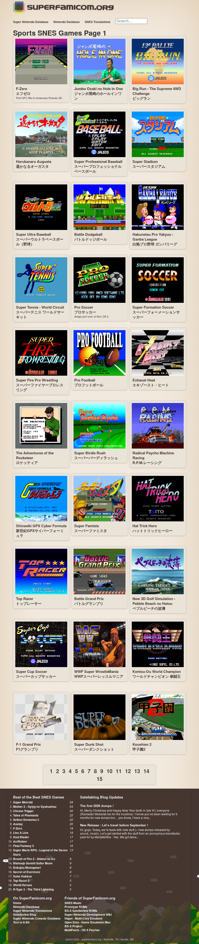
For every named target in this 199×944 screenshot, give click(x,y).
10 (109, 771)
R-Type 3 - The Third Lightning (33, 889)
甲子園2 (139, 749)
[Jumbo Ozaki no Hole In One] (99, 61)
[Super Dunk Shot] (99, 717)
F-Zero (21, 88)
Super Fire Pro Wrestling (37, 380)
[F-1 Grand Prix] (41, 717)
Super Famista (86, 525)
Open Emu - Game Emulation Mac (88, 922)
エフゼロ (23, 93)
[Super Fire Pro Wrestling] (41, 353)
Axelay (18, 824)
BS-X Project (73, 926)
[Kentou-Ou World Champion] (158, 644)
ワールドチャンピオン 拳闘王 (157, 676)
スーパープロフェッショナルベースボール (98, 169)
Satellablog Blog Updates (101, 797)
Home (17, 903)
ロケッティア (27, 462)
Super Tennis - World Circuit (40, 307)
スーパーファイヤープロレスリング (39, 387)
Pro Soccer (83, 307)
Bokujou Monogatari (27, 867)
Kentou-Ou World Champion (157, 671)
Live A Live (20, 832)
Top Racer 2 (21, 880)
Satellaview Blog (24, 914)
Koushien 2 (142, 744)
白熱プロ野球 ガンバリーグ (155, 244)
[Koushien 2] (158, 717)
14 (146, 771)
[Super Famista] (99, 498)
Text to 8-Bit (21, 922)
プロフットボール (88, 385)
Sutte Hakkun (22, 876)
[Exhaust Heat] (158, 353)
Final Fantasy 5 (23, 846)
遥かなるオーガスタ (32, 166)
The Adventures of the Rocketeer (35, 455)
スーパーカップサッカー (36, 676)
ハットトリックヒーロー (153, 530)
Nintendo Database (66, 22)
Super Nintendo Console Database (37, 918)
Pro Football (84, 380)
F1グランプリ (27, 749)
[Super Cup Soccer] (41, 644)
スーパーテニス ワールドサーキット (40, 314)
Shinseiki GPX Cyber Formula (41, 525)
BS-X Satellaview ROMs (81, 911)
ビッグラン (142, 98)
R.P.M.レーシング (147, 462)
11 (119, 771)
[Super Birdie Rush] (99, 426)
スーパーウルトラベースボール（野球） (39, 241)
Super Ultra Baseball (33, 234)
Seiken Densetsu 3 (26, 819)
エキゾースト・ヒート (151, 385)
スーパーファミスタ (90, 530)
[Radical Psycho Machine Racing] (158, 426)
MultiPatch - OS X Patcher (82, 930)
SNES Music (73, 903)
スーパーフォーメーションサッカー (156, 314)
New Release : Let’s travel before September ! (114, 825)
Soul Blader (21, 837)
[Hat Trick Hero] (158, 498)
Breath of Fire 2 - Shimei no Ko (34, 859)
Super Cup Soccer (31, 671)
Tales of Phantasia (25, 815)
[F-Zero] (41, 61)
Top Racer (24, 598)
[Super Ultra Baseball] (41, 207)
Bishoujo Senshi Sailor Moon (32, 863)
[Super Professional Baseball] (99, 134)
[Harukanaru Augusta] (41, 134)
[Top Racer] (41, 571)
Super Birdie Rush (90, 453)
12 (128, 771)
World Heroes (22, 885)
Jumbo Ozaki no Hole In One (98, 88)
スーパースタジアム (149, 166)
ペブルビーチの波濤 (149, 608)
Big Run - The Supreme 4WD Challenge (157, 91)
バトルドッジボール (90, 239)
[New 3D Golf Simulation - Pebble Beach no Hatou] (158, 571)
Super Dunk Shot (88, 744)
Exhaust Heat (144, 380)
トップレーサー (28, 603)
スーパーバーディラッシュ (96, 457)
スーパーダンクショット (94, 749)
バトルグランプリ (88, 603)
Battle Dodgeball (88, 234)
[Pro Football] (99, 353)
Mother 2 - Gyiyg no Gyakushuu (34, 806)
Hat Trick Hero (145, 525)
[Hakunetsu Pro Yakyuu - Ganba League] (158, 207)
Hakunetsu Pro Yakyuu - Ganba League (153, 237)
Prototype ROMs (76, 907)
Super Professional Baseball (98, 161)
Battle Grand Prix (89, 598)
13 (137, 771)
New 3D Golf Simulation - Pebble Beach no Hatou (154, 601)
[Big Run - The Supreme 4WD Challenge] (158, 61)
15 (99, 779)
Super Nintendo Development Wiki (88, 914)
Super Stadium (145, 161)
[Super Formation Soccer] (158, 280)
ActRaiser (20, 841)
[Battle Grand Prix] (99, 571)
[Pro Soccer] (99, 280)
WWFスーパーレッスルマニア (98, 676)
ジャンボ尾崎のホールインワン (98, 96)
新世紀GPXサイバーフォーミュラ (40, 533)
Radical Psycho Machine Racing (153, 455)
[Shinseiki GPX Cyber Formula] (41, 498)
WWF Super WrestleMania (96, 671)
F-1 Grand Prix (28, 744)
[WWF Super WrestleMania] (99, 644)
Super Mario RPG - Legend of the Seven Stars (40, 852)
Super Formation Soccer (153, 307)
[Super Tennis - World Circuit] (41, 280)
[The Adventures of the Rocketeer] (41, 426)
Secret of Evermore (26, 872)
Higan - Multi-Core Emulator (84, 918)
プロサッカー (85, 312)
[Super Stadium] (158, 134)
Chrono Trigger (23, 811)
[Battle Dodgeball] (99, 207)
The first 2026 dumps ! (97, 805)
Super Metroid (23, 802)
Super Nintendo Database (31, 22)
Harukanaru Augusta (33, 161)
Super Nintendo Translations (32, 911)
